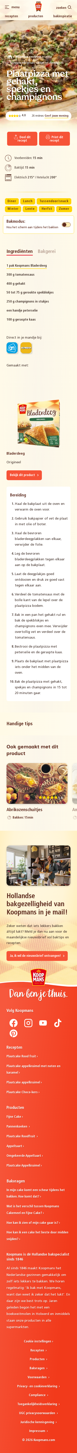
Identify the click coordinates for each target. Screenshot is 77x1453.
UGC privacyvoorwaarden (37, 1413)
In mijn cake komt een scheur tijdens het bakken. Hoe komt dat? (36, 1193)
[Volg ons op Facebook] (13, 1026)
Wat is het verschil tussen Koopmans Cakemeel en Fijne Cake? (33, 1210)
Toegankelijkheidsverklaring (37, 1404)
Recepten (11, 16)
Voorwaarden (37, 1377)
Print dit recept (56, 139)
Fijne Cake (14, 1117)
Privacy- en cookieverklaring (37, 1386)
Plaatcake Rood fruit (21, 1056)
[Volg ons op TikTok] (58, 1026)
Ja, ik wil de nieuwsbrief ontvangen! (36, 956)
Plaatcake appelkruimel (23, 1082)
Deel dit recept (24, 139)
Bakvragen (37, 1368)
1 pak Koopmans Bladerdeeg (27, 265)
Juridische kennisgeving (37, 1422)
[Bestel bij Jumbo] (26, 347)
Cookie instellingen (37, 1341)
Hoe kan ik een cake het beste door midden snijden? (37, 1236)
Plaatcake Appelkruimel (23, 1165)
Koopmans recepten (28, 56)
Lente (48, 56)
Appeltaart (14, 1146)
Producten (35, 16)
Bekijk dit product (23, 475)
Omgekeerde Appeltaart (24, 1156)
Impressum (37, 1431)
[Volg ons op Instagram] (28, 1026)
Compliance (37, 1395)
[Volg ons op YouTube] (43, 1026)
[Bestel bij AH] (12, 347)
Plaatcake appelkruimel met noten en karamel (33, 1069)
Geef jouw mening (57, 116)
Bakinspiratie (62, 16)
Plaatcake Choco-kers (22, 1092)
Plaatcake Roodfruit (21, 1136)
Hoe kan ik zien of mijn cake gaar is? (32, 1223)
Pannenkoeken (17, 1126)
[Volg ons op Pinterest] (13, 1036)
